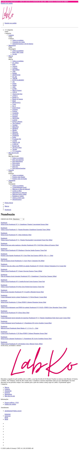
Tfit (13, 82)
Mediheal (15, 128)
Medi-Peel (15, 127)
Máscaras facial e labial (19, 194)
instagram (8, 414)
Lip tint (14, 54)
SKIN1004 (15, 118)
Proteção (11, 170)
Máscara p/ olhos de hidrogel (21, 189)
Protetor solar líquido (18, 177)
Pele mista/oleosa (17, 161)
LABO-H (15, 144)
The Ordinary (16, 123)
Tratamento (11, 180)
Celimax (14, 68)
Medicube (15, 134)
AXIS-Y (15, 95)
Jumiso (14, 85)
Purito (14, 137)
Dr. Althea (15, 63)
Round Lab (15, 146)
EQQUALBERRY (18, 80)
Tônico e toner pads (18, 198)
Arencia (14, 66)
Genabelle (15, 113)
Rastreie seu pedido (7, 3)
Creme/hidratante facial (19, 187)
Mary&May (16, 69)
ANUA (14, 92)
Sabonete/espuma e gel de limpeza (22, 44)
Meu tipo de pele (13, 153)
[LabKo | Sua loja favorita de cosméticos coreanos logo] (8, 20)
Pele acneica (16, 163)
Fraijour (14, 111)
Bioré (14, 101)
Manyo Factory (17, 90)
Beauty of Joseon (17, 99)
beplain (14, 73)
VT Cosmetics (16, 151)
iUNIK (14, 89)
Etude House (16, 108)
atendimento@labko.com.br (13, 411)
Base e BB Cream (17, 52)
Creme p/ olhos (17, 191)
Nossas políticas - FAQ (12, 402)
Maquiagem (12, 45)
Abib (13, 71)
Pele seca (15, 166)
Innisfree (15, 116)
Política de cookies (10, 404)
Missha (14, 130)
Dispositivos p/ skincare (19, 192)
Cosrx (14, 104)
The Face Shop (17, 147)
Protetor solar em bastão (19, 179)
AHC (14, 87)
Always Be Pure (17, 94)
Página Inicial (9, 203)
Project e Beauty (17, 121)
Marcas (10, 56)
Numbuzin (15, 135)
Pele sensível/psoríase (18, 168)
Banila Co (15, 97)
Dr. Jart (14, 76)
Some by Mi (16, 142)
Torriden (15, 125)
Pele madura (16, 165)
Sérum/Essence (17, 199)
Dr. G (14, 106)
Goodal (14, 140)
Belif (13, 64)
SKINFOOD (16, 75)
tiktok (6, 417)
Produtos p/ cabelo (18, 196)
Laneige (14, 120)
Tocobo (14, 149)
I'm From (15, 114)
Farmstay (15, 109)
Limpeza (11, 35)
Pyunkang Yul (16, 139)
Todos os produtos (18, 40)
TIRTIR (14, 78)
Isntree (14, 83)
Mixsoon (15, 132)
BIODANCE (16, 102)
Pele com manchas (18, 159)
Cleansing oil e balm (18, 42)
